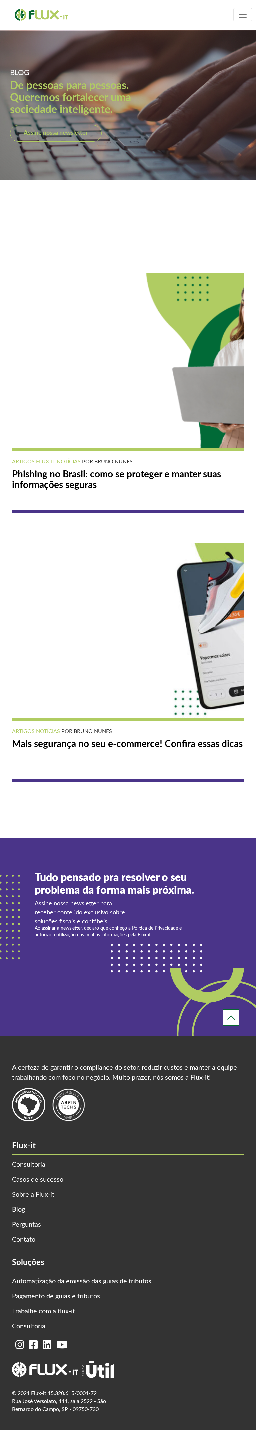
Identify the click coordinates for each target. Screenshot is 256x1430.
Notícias (68, 461)
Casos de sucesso (37, 1179)
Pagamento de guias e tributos (56, 1296)
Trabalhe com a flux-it (43, 1311)
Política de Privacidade (155, 928)
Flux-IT (45, 461)
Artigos (23, 461)
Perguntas (26, 1224)
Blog (18, 1209)
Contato (23, 1239)
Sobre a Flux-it (33, 1194)
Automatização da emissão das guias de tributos (81, 1281)
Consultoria (28, 1164)
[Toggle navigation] (242, 14)
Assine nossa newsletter (56, 133)
